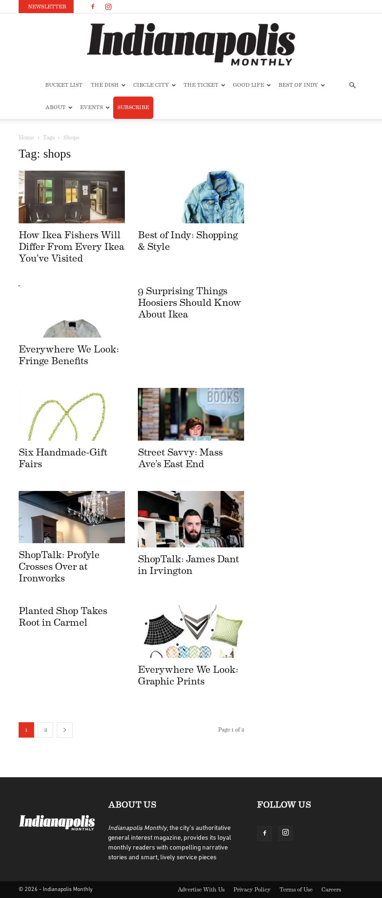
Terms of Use (296, 889)
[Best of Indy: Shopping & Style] (191, 197)
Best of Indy (298, 85)
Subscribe (133, 107)
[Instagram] (108, 6)
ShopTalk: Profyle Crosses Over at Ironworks (59, 566)
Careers (331, 889)
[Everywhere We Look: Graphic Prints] (191, 631)
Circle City (151, 85)
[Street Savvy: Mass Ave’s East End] (191, 414)
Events (91, 107)
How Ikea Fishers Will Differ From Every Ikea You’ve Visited (71, 246)
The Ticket (201, 85)
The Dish (105, 85)
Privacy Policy (252, 889)
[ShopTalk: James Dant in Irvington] (191, 519)
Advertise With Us (201, 889)
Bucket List (63, 85)
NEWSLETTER (47, 6)
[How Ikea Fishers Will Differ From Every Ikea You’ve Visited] (72, 197)
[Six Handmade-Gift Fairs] (72, 414)
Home (26, 137)
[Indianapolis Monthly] (191, 44)
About (55, 107)
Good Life (248, 85)
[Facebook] (93, 6)
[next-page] (65, 730)
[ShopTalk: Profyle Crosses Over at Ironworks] (72, 517)
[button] (352, 85)
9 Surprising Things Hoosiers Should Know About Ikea (189, 302)
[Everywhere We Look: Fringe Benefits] (72, 311)
